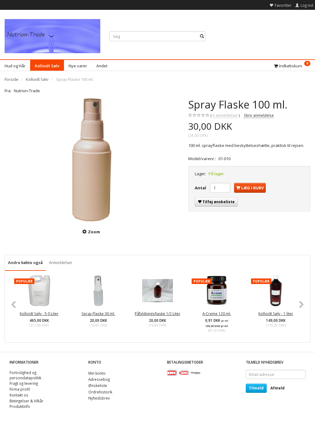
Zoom (94, 232)
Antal (201, 188)
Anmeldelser (60, 262)
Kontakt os (19, 394)
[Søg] (202, 36)
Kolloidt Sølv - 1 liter (275, 313)
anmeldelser (225, 115)
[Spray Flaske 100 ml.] (92, 159)
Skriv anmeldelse (259, 115)
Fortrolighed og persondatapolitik (25, 375)
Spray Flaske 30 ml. (98, 313)
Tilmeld (256, 388)
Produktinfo (20, 406)
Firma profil (20, 389)
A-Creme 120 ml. (216, 313)
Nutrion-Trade (27, 90)
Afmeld (277, 388)
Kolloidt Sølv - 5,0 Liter (39, 313)
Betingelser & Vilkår (26, 400)
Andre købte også (25, 262)
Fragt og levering (24, 383)
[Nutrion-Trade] (52, 34)
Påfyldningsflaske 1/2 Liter (157, 313)
